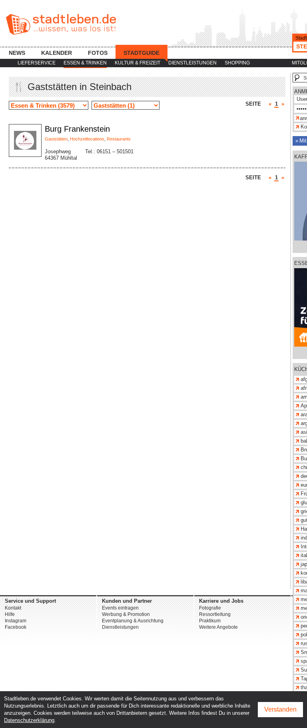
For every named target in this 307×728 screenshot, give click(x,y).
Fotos (98, 53)
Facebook (15, 627)
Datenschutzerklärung (29, 720)
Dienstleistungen (192, 63)
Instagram (15, 621)
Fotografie (210, 608)
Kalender (56, 53)
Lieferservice (37, 63)
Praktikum (210, 621)
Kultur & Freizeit (137, 63)
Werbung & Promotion (126, 614)
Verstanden (280, 709)
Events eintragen (120, 608)
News (17, 53)
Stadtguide (141, 53)
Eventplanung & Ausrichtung (132, 621)
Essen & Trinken (85, 63)
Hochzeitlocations (87, 138)
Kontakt (13, 608)
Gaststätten (56, 138)
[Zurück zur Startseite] (61, 24)
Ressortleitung (215, 614)
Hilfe (10, 614)
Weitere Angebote (218, 627)
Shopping (237, 63)
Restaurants (119, 138)
